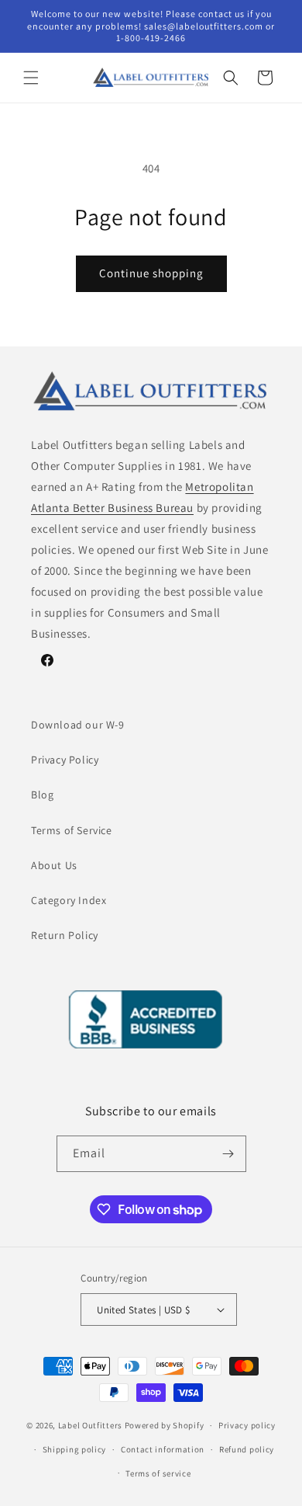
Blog (42, 795)
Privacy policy (247, 1425)
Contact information (162, 1449)
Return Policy (64, 935)
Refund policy (246, 1449)
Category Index (68, 900)
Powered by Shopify (164, 1425)
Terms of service (157, 1473)
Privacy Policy (64, 760)
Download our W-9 (78, 725)
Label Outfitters (90, 1425)
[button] (31, 78)
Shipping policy (75, 1449)
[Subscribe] (228, 1154)
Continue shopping (151, 273)
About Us (54, 865)
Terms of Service (71, 830)
